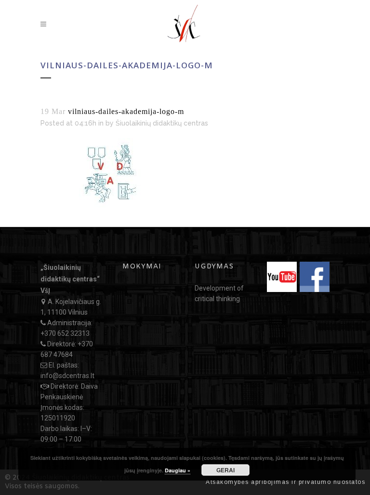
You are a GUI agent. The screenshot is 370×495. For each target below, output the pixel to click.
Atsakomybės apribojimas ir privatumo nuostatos (285, 482)
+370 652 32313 (65, 333)
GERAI (225, 470)
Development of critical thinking (219, 293)
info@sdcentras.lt (67, 376)
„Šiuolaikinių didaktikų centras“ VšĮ (70, 279)
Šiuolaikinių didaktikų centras (162, 123)
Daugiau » (177, 470)
